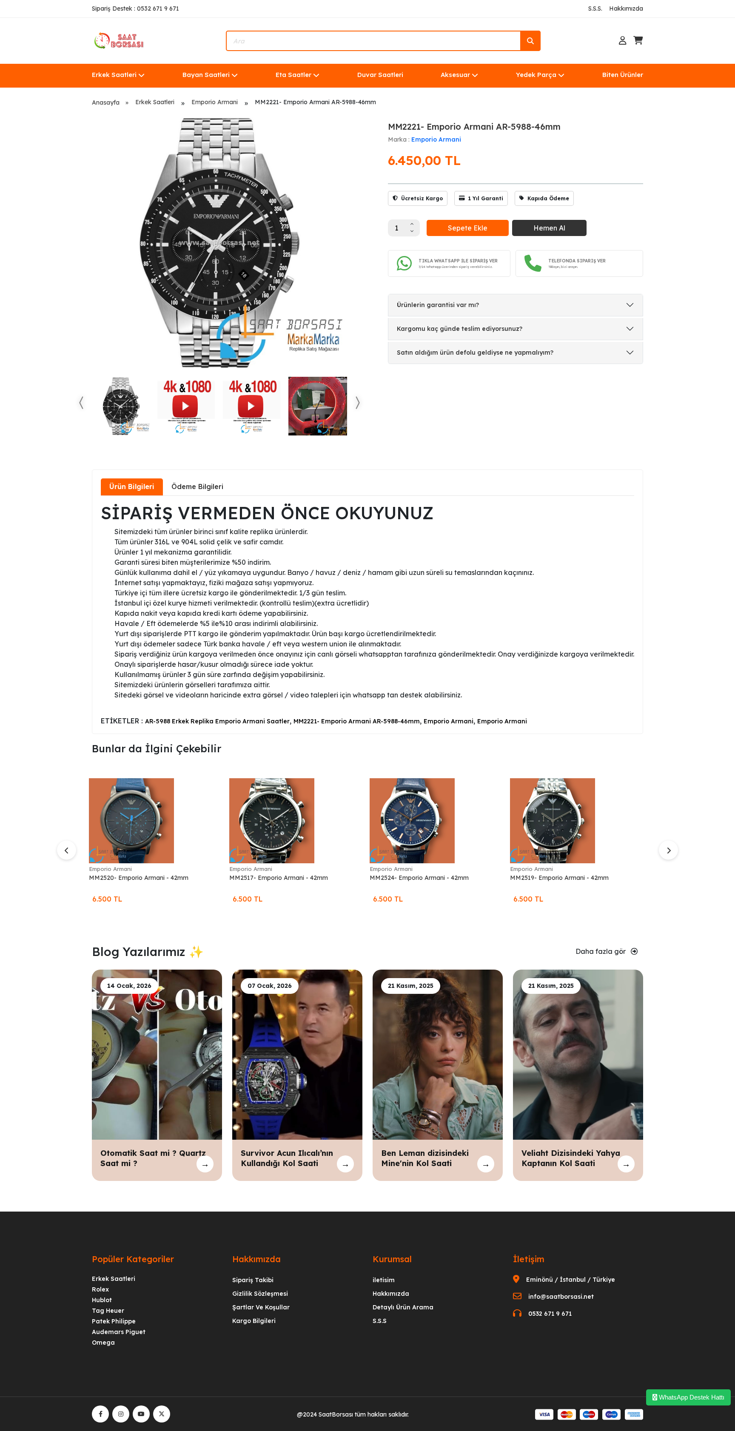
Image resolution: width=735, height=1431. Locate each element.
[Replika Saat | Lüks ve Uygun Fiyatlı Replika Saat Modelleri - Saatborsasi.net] (119, 40)
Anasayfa (106, 102)
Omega (103, 1342)
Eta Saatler (293, 75)
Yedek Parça (536, 75)
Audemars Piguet (118, 1332)
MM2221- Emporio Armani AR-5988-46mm (356, 721)
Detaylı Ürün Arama (403, 1307)
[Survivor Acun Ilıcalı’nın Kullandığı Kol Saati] (297, 1054)
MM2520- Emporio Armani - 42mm (138, 878)
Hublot (102, 1300)
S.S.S (380, 1321)
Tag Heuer (108, 1310)
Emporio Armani (214, 102)
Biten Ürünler (622, 75)
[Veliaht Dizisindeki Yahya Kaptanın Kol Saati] (578, 1054)
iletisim (384, 1280)
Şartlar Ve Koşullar (261, 1307)
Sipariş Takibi (252, 1280)
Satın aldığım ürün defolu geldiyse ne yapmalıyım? (475, 352)
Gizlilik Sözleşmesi (260, 1293)
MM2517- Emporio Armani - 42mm (278, 878)
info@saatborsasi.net (561, 1296)
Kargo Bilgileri (254, 1321)
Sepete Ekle (467, 228)
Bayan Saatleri (206, 75)
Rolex (100, 1289)
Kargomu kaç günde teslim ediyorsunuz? (459, 329)
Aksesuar (455, 75)
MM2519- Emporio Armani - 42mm (559, 878)
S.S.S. (595, 8)
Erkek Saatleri (114, 75)
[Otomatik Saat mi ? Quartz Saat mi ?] (157, 1054)
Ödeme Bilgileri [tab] (197, 486)
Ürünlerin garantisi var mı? (438, 305)
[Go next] (357, 402)
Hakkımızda (626, 8)
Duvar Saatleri (380, 75)
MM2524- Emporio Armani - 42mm (419, 878)
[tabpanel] (367, 614)
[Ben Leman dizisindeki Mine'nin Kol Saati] (438, 1054)
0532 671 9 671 (550, 1313)
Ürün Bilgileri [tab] (131, 486)
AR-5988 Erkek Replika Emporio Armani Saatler (217, 721)
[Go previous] (81, 402)
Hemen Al (549, 228)
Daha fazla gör (601, 951)
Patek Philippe (114, 1321)
